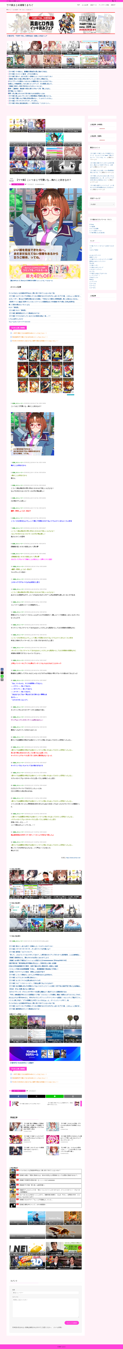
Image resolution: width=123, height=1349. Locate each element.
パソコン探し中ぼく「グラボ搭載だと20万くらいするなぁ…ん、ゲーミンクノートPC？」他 (39, 1000)
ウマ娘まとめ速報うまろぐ (20, 5)
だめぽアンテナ (93, 331)
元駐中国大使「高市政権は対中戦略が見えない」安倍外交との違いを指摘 (32, 963)
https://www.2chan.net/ (73, 858)
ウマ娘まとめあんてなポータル (98, 327)
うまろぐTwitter (93, 304)
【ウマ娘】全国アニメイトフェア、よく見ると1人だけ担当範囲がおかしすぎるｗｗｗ (102, 241)
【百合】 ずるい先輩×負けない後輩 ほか (22, 989)
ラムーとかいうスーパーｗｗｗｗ (19, 322)
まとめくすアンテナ (95, 309)
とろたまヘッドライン (95, 323)
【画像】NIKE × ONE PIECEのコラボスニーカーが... (25, 86)
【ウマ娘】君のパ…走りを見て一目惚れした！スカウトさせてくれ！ (30, 76)
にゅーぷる (92, 338)
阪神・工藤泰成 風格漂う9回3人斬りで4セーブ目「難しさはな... (29, 88)
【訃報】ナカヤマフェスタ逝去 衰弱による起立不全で (27, 972)
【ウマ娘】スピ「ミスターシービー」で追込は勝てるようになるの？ (31, 983)
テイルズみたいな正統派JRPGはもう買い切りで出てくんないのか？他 (31, 293)
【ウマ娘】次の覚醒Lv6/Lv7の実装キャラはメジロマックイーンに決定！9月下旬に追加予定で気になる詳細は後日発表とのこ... (45, 986)
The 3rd (91, 317)
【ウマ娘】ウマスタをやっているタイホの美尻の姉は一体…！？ (30, 316)
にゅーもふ (92, 339)
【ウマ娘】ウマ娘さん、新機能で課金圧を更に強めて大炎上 (27, 71)
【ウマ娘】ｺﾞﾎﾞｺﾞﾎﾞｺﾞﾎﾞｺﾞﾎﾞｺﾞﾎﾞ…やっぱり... (23, 100)
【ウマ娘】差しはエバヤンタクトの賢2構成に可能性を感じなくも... (30, 96)
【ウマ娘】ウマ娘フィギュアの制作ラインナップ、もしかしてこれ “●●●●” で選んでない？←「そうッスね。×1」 (102, 209)
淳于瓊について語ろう (15, 91)
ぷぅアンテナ (93, 336)
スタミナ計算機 (93, 283)
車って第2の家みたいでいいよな (19, 304)
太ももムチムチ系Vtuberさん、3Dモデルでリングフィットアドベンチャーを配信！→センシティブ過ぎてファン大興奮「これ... (45, 997)
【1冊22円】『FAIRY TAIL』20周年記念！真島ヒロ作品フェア (27, 36)
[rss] (113, 1)
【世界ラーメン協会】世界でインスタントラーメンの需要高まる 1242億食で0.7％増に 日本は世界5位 (42, 302)
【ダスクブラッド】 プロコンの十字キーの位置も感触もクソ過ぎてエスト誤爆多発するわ (38, 992)
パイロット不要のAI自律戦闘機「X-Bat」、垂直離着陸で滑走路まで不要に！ (34, 969)
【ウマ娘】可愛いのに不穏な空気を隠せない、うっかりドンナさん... (30, 98)
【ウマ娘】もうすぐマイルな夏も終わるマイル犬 (24, 980)
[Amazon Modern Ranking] (70, 395)
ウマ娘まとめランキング (96, 321)
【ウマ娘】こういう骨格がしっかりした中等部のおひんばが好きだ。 (31, 975)
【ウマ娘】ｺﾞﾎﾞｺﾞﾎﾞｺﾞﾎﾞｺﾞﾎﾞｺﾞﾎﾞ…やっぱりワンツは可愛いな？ (30, 949)
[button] (18, 1096)
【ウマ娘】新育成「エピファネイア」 (21, 952)
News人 (91, 333)
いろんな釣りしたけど (16, 319)
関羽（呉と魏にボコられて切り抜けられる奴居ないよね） (27, 93)
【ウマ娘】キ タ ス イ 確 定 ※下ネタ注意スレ (23, 74)
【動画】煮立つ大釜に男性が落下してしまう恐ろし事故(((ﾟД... (28, 79)
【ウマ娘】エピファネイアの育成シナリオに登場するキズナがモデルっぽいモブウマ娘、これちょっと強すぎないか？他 (45, 296)
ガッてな (91, 325)
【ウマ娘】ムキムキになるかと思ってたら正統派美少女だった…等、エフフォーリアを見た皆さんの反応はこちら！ (102, 232)
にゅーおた (92, 342)
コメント (15, 1297)
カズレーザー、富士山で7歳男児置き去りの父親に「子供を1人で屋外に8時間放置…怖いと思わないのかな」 (44, 299)
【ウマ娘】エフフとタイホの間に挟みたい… (23, 977)
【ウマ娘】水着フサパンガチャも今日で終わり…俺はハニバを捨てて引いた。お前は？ (102, 219)
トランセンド (31, 184)
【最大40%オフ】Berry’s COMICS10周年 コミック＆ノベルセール (31, 280)
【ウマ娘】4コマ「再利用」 (18, 310)
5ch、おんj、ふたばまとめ (18, 184)
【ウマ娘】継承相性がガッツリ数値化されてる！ (24, 313)
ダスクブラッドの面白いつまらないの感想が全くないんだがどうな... (30, 81)
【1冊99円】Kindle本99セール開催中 (21, 1063)
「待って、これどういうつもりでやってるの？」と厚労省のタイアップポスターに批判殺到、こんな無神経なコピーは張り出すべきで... (45, 955)
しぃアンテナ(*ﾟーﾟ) (94, 329)
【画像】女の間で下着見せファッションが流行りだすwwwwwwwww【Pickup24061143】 (38, 960)
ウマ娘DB (92, 281)
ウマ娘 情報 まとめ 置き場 (96, 287)
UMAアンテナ (93, 311)
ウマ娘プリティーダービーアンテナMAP (100, 313)
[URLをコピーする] (73, 1096)
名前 (13, 1290)
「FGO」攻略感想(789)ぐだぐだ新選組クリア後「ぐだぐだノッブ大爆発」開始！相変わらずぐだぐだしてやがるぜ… (45, 995)
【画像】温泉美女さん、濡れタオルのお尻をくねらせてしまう (29, 957)
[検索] (115, 1)
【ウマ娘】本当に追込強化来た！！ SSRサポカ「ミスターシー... (29, 103)
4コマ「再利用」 (14, 307)
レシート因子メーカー (95, 285)
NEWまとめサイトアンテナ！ (97, 315)
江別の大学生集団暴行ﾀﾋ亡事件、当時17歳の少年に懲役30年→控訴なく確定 (33, 966)
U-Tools (91, 278)
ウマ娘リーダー (93, 319)
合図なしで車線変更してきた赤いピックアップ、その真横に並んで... (30, 83)
